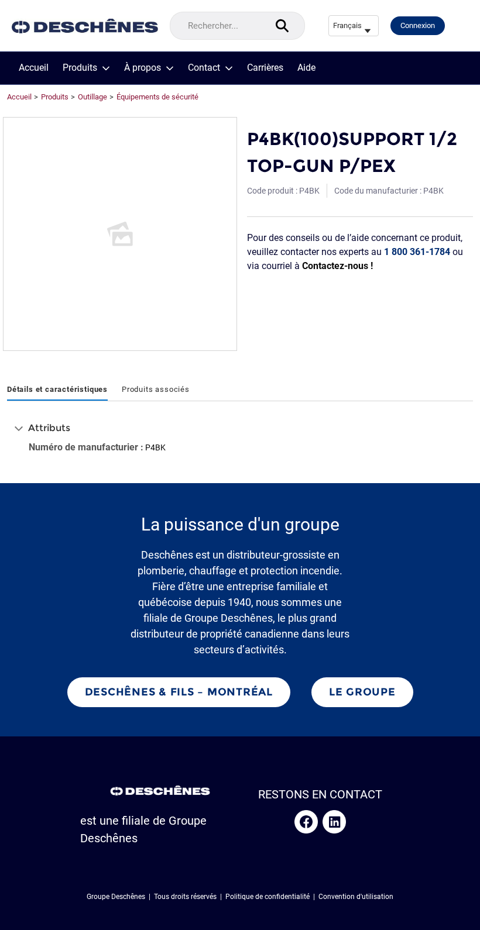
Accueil (34, 68)
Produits (80, 68)
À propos (142, 68)
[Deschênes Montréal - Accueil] (85, 26)
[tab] (57, 390)
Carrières (265, 68)
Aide (306, 68)
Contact (204, 68)
